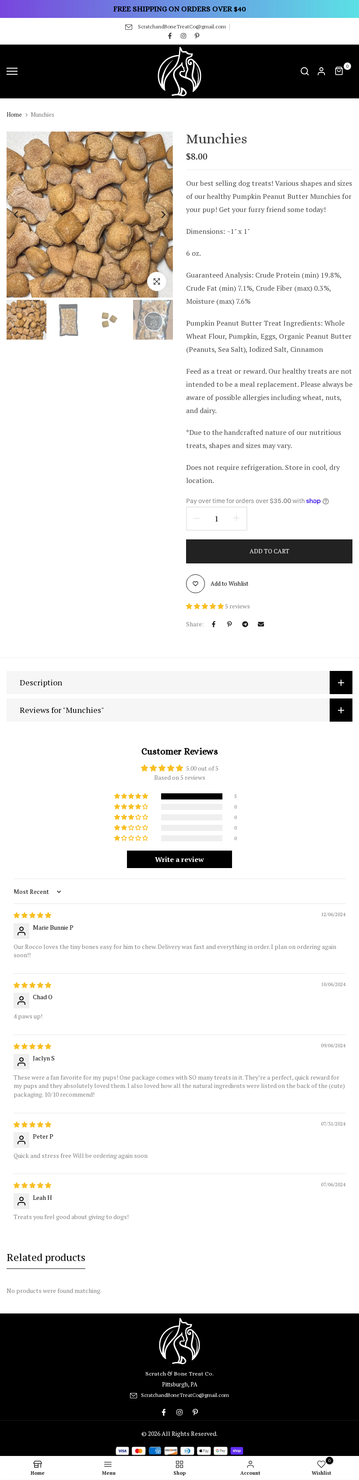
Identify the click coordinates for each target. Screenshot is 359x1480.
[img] (32, 915)
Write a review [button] (179, 859)
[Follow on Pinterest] (197, 35)
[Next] (156, 214)
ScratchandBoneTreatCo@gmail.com (182, 26)
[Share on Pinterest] (229, 624)
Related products (46, 1257)
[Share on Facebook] (213, 624)
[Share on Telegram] (245, 624)
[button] (205, 606)
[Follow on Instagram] (183, 35)
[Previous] (23, 214)
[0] (339, 71)
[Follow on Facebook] (169, 35)
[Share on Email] (260, 624)
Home (14, 114)
